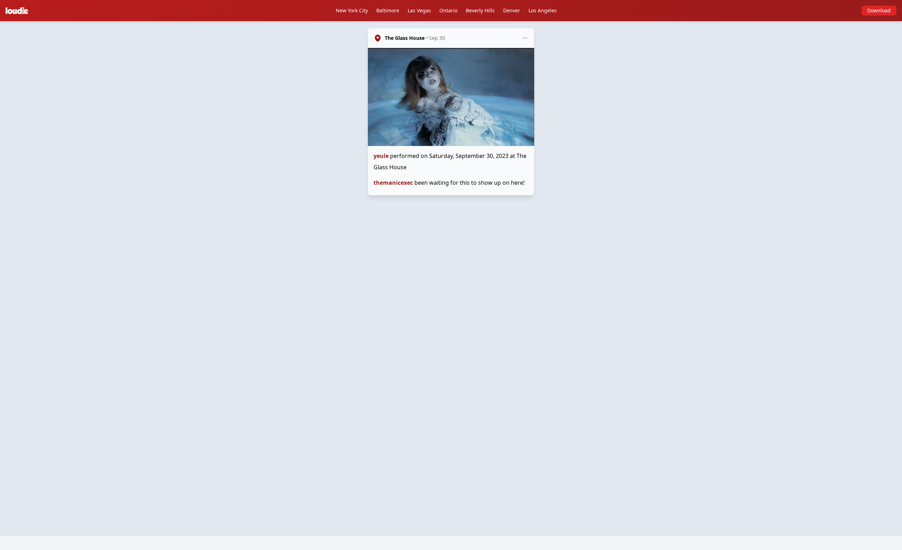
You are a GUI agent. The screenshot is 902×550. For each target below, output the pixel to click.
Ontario (448, 10)
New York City (352, 10)
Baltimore (387, 10)
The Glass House (405, 38)
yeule (381, 156)
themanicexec (393, 183)
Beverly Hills (480, 10)
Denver (511, 10)
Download (879, 10)
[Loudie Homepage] (18, 10)
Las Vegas (419, 10)
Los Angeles (543, 10)
